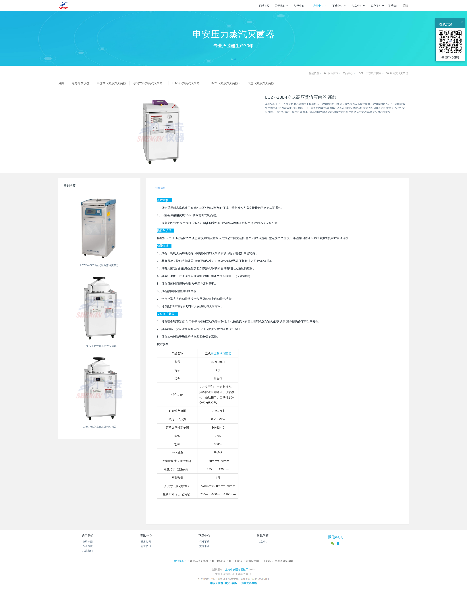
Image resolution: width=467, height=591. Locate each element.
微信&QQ (336, 537)
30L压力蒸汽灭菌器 (397, 73)
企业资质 (87, 546)
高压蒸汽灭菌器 (221, 353)
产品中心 (318, 5)
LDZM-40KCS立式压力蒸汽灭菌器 (99, 265)
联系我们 (393, 5)
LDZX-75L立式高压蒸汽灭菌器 (99, 426)
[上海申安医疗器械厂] (63, 5)
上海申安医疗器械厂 (236, 569)
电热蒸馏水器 (80, 83)
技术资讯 (146, 541)
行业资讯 (146, 546)
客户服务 (376, 5)
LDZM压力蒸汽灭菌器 (223, 83)
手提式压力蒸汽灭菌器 (111, 83)
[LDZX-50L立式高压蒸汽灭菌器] (99, 307)
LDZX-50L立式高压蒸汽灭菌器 (99, 346)
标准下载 (204, 541)
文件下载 (204, 546)
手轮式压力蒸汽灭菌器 (148, 83)
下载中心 (337, 5)
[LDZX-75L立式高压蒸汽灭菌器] (99, 388)
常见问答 (357, 5)
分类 (61, 83)
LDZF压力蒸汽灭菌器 (369, 73)
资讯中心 (299, 5)
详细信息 (160, 188)
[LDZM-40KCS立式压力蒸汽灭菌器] (99, 226)
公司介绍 (87, 541)
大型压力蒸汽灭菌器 (261, 83)
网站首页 (264, 5)
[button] (35, 38)
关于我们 (280, 5)
